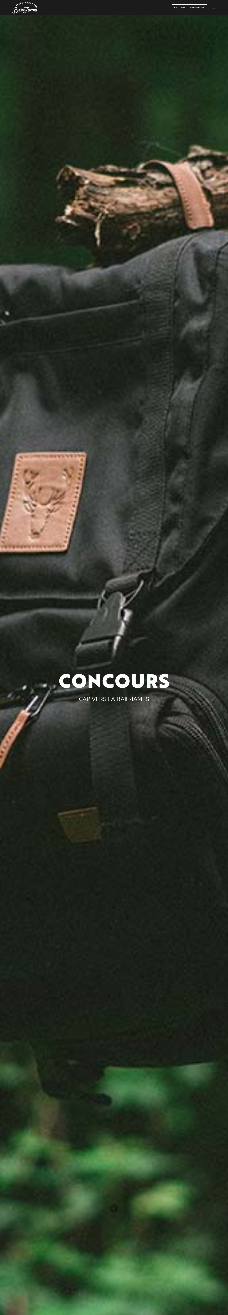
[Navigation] (214, 7)
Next (114, 1208)
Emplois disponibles (189, 7)
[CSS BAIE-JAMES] (24, 7)
